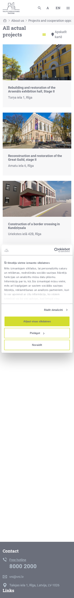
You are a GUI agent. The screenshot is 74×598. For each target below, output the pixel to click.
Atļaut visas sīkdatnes (37, 321)
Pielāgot (35, 333)
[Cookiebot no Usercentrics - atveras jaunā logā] (54, 250)
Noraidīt (37, 344)
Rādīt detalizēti (53, 309)
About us (17, 20)
